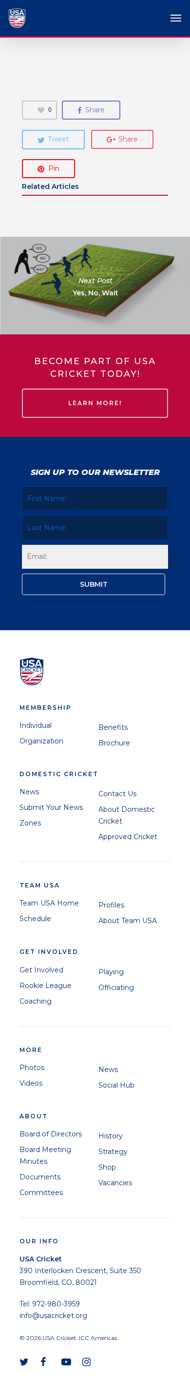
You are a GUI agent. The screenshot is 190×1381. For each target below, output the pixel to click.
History (110, 1136)
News (29, 791)
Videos (30, 1083)
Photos (31, 1067)
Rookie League (45, 985)
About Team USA (127, 920)
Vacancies (115, 1182)
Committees (41, 1192)
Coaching (35, 1001)
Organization (41, 741)
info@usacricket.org (53, 1315)
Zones (30, 823)
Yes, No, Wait (95, 285)
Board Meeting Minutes (45, 1155)
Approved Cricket (127, 836)
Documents (39, 1177)
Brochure (114, 743)
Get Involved (41, 970)
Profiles (111, 905)
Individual (35, 725)
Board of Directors (50, 1134)
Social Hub (116, 1085)
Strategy (113, 1151)
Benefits (113, 727)
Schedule (35, 918)
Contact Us (117, 793)
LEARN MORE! (95, 403)
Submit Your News (51, 807)
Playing (111, 972)
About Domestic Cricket (126, 815)
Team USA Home (49, 903)
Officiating (116, 987)
